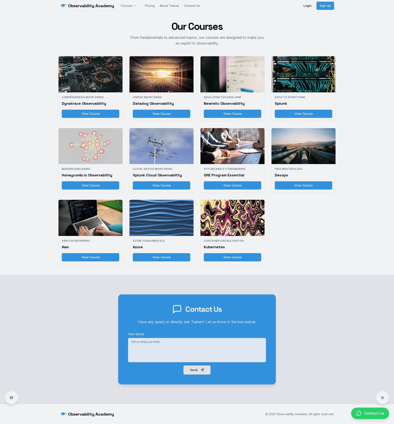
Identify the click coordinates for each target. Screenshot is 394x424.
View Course (90, 113)
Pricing (150, 5)
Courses (127, 5)
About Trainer (169, 5)
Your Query (136, 334)
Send (193, 370)
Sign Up (325, 5)
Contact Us (192, 5)
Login (308, 5)
